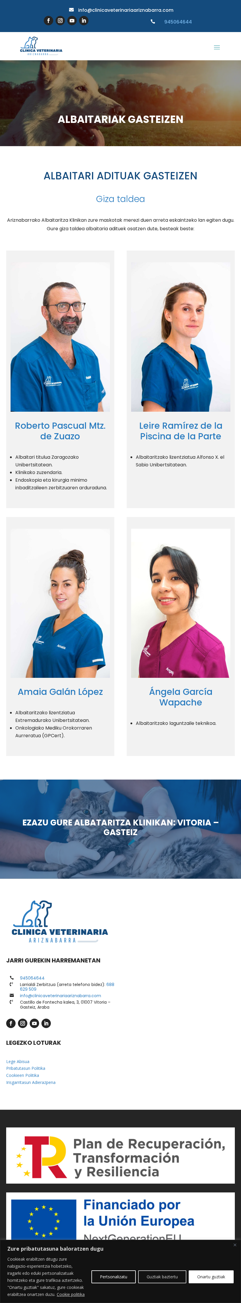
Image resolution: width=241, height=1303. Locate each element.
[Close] (234, 1244)
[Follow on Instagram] (60, 20)
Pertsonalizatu (113, 1276)
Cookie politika (71, 1294)
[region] (120, 1271)
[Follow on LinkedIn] (83, 20)
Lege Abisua (17, 1061)
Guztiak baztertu (162, 1276)
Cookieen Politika (22, 1075)
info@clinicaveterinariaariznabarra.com (125, 10)
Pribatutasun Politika (25, 1068)
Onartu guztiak (211, 1276)
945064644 (178, 22)
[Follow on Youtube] (72, 20)
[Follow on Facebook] (48, 20)
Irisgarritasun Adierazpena (31, 1082)
